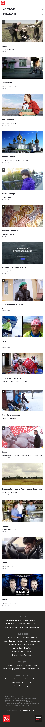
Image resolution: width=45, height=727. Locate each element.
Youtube (17, 637)
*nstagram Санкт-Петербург (21, 651)
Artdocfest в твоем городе (22, 686)
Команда (10, 665)
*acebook (34, 637)
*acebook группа (9, 641)
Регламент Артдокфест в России (14, 669)
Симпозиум (16, 682)
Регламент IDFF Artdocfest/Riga (26, 665)
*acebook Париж (28, 644)
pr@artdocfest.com (10, 624)
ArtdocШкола (26, 682)
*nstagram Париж (15, 644)
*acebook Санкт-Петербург (21, 648)
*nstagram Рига (34, 641)
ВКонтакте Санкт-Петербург (21, 655)
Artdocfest (8, 679)
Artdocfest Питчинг (31, 679)
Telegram (9, 637)
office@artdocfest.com (13, 620)
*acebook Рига (22, 641)
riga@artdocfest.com (30, 620)
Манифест (31, 669)
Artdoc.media (18, 679)
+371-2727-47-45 (25, 624)
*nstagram (25, 637)
